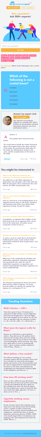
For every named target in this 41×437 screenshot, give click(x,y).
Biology (4, 56)
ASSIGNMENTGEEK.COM (30, 433)
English (25, 56)
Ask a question (28, 8)
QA (2, 66)
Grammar (32, 56)
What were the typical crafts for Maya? (20, 329)
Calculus (18, 56)
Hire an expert (13, 8)
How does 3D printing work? (18, 377)
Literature (5, 58)
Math (12, 58)
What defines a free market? (18, 353)
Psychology (25, 58)
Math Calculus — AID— (15, 308)
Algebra (11, 56)
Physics (17, 58)
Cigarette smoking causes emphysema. (16, 400)
